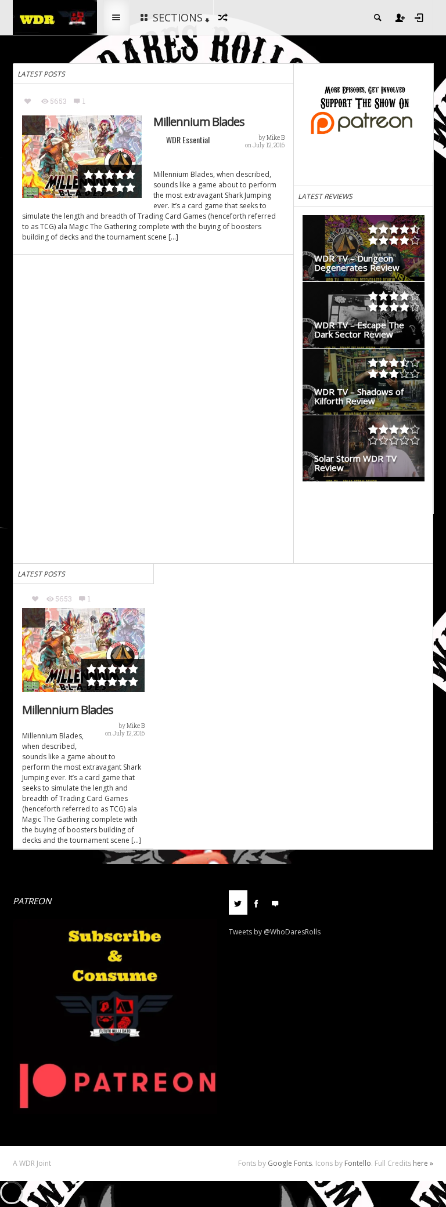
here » (423, 1163)
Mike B (276, 138)
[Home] (55, 16)
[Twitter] (238, 902)
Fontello (357, 1163)
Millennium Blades (198, 121)
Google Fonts (290, 1163)
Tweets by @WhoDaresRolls (275, 932)
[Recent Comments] (275, 902)
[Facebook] (256, 902)
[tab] (238, 906)
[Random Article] (225, 17)
